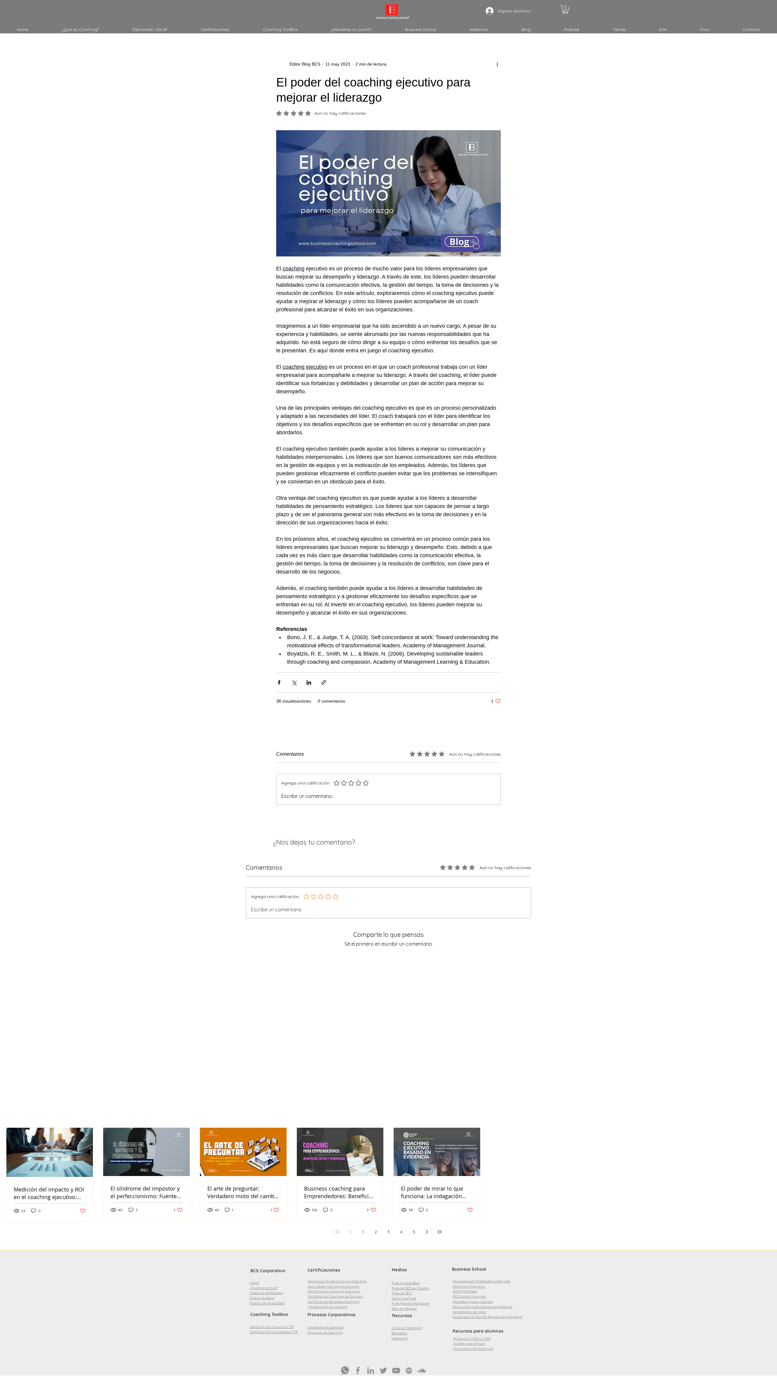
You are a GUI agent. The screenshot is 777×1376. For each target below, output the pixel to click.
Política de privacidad (267, 1303)
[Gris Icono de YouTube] (396, 1370)
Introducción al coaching (328, 1306)
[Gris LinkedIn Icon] (370, 1370)
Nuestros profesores (266, 1292)
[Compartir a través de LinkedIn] (309, 682)
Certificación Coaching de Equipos (335, 1296)
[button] (565, 9)
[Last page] (439, 1231)
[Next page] (426, 1231)
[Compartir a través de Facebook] (279, 682)
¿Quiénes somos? (263, 1288)
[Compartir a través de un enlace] (324, 682)
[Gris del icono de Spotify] (409, 1370)
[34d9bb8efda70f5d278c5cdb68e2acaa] (345, 1370)
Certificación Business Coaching (334, 1301)
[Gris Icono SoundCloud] (421, 1370)
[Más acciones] (497, 64)
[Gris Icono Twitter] (383, 1370)
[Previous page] (350, 1231)
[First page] (337, 1231)
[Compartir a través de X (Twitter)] (294, 682)
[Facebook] (358, 1370)
